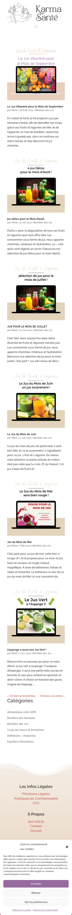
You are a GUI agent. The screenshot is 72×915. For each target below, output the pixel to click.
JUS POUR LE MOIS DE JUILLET (27, 326)
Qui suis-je (36, 821)
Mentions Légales (36, 794)
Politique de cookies (21, 910)
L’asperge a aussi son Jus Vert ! (26, 649)
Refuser (36, 892)
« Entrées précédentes (21, 696)
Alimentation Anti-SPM (21, 712)
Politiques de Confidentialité (36, 798)
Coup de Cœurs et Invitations (25, 729)
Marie (15, 110)
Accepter (36, 883)
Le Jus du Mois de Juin (21, 434)
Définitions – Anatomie (21, 735)
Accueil (36, 831)
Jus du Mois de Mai (19, 542)
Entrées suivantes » (52, 696)
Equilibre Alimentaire (20, 741)
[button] (67, 847)
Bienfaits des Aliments (21, 718)
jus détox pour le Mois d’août (25, 219)
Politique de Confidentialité (45, 910)
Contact (36, 826)
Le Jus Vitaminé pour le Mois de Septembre (35, 106)
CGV (36, 803)
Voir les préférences (36, 902)
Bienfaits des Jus (44, 110)
